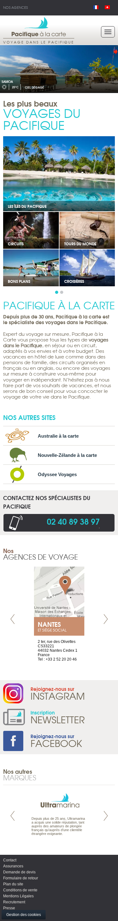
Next (106, 619)
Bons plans (19, 281)
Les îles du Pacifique (27, 206)
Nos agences (15, 7)
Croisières (74, 281)
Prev (12, 619)
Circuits (16, 244)
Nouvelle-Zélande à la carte (67, 455)
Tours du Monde (80, 244)
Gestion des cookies (23, 914)
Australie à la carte (58, 436)
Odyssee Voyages (57, 474)
